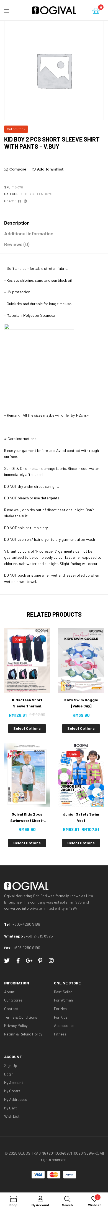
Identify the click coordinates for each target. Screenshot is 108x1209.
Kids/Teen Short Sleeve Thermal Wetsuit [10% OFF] (27, 703)
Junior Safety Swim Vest (81, 817)
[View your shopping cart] (96, 10)
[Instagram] (51, 960)
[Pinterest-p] (40, 960)
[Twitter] (7, 960)
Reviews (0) (16, 244)
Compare (17, 169)
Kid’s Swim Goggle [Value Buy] (81, 703)
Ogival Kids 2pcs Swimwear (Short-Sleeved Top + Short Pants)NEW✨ (27, 818)
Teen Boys (43, 194)
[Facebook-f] (18, 960)
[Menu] (11, 10)
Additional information (28, 233)
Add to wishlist (50, 169)
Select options (27, 728)
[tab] (54, 222)
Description (17, 223)
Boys (29, 194)
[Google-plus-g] (29, 960)
